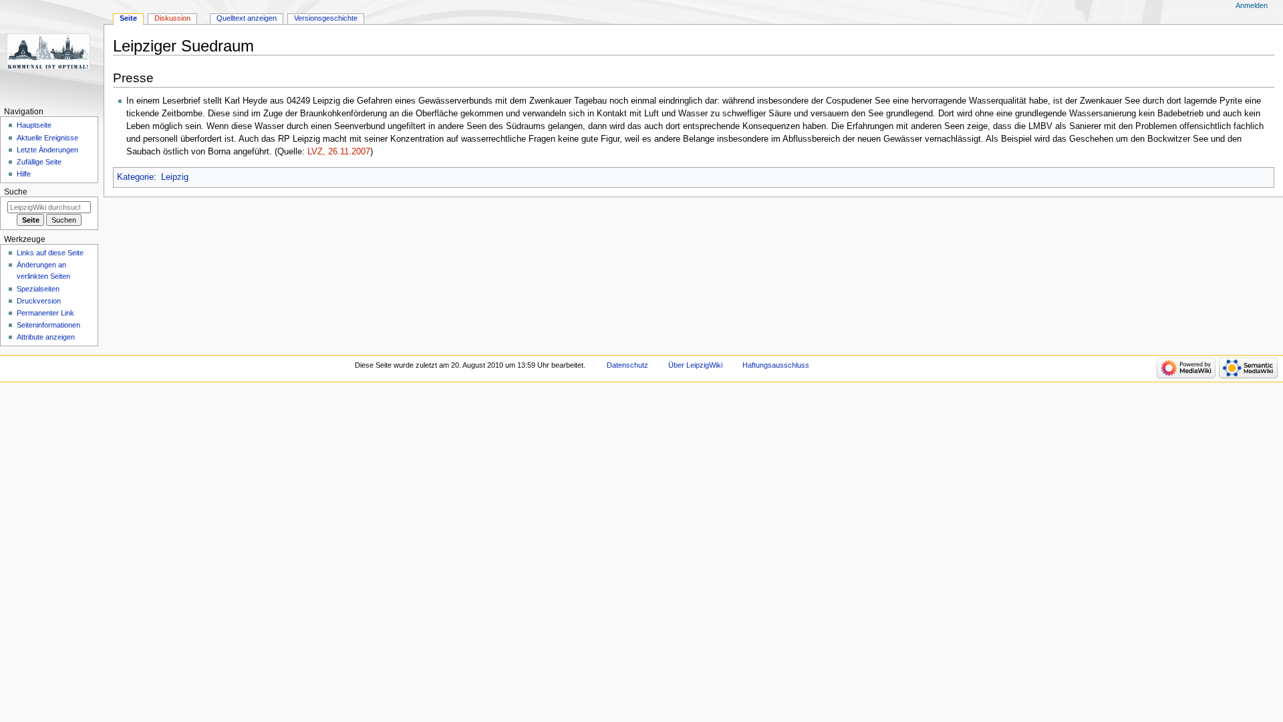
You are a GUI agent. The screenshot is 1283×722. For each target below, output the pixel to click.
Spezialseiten (38, 289)
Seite (128, 18)
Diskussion (172, 18)
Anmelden (1252, 5)
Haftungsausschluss (775, 365)
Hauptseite (34, 125)
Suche (15, 192)
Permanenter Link (45, 313)
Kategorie (135, 177)
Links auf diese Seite (50, 253)
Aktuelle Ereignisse (47, 138)
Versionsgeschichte (326, 18)
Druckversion (39, 301)
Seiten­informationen (48, 325)
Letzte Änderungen (47, 150)
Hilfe (24, 174)
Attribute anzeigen (46, 337)
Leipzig (174, 177)
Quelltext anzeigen (247, 18)
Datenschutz (627, 365)
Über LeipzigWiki (695, 365)
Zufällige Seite (39, 162)
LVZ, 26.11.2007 (338, 151)
